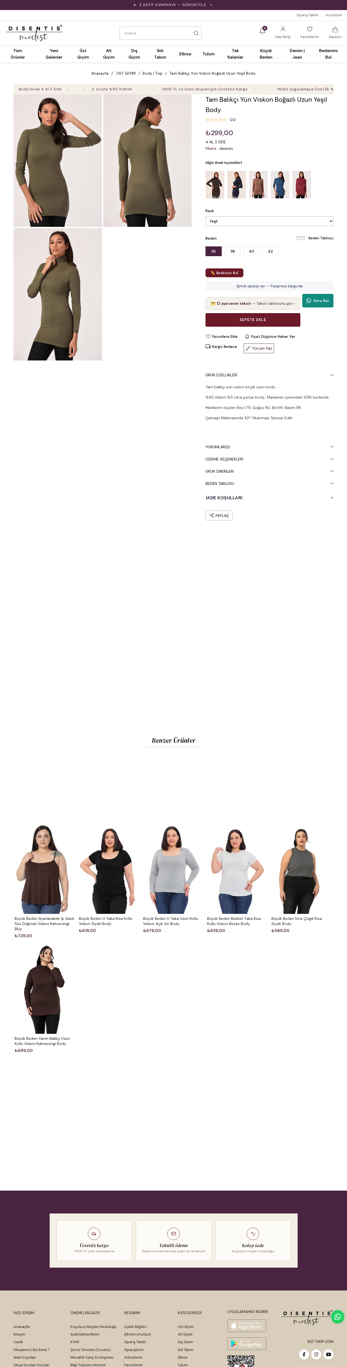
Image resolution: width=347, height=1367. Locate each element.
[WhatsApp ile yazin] (337, 1317)
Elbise (183, 1357)
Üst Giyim (186, 1326)
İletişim (19, 1334)
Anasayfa (22, 1326)
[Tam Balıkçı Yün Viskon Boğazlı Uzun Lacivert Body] (236, 185)
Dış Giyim (185, 1342)
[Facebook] (304, 1354)
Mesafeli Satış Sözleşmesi (92, 1357)
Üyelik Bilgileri (135, 1326)
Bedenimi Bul (328, 54)
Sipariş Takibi (307, 15)
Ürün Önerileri (219, 471)
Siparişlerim (134, 1349)
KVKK (74, 1342)
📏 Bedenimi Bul (224, 272)
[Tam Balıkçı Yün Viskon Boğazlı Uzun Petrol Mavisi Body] (280, 185)
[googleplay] (246, 1343)
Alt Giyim (185, 1334)
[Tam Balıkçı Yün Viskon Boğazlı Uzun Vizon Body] (258, 185)
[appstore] (246, 1326)
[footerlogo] (307, 1317)
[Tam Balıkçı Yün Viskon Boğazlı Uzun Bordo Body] (301, 185)
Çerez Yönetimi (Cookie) (90, 1349)
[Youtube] (328, 1354)
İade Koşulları (25, 1357)
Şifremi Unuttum (137, 1334)
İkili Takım (185, 1349)
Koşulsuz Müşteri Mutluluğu (93, 1326)
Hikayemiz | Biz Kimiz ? (32, 1349)
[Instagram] (316, 1354)
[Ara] (196, 33)
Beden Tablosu (321, 238)
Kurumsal (334, 15)
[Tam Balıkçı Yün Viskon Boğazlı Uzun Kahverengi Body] (214, 185)
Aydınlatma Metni (84, 1334)
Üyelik (18, 1342)
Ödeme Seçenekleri (224, 459)
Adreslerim (133, 1357)
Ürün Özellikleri (221, 375)
